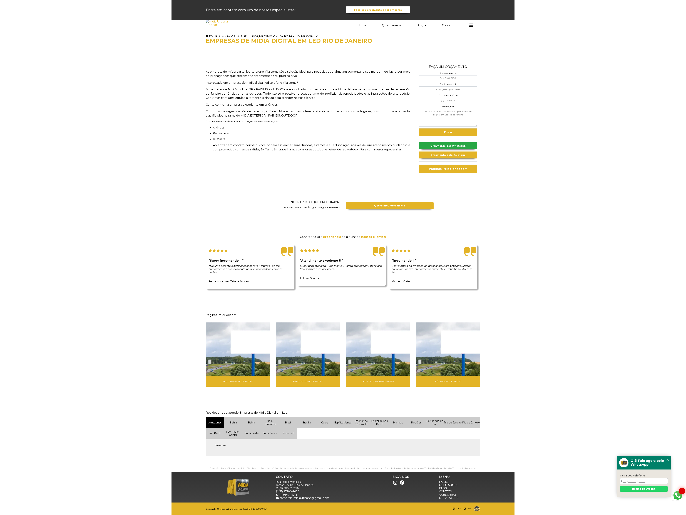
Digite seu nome (448, 73)
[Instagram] (395, 483)
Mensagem (448, 106)
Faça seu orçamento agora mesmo (378, 10)
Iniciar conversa (643, 489)
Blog (420, 25)
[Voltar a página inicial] (217, 23)
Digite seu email (448, 84)
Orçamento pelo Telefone (448, 155)
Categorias (230, 35)
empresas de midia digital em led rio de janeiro (280, 35)
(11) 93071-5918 (287, 494)
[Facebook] (402, 483)
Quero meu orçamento (389, 205)
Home (361, 25)
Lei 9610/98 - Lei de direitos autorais (460, 468)
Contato (448, 25)
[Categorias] (471, 25)
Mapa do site (448, 497)
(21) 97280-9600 (288, 491)
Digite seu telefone (448, 95)
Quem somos (391, 25)
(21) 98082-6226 (288, 488)
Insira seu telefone (632, 475)
